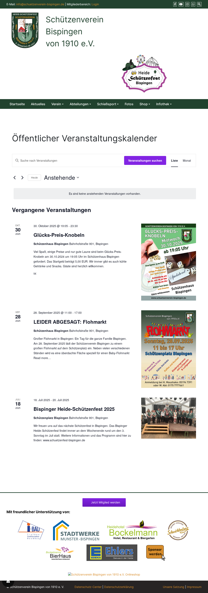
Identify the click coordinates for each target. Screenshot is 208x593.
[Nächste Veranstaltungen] (22, 177)
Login (95, 4)
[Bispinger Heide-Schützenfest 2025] (168, 418)
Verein (56, 104)
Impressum (194, 587)
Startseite (17, 104)
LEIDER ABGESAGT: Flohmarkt (70, 321)
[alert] (105, 193)
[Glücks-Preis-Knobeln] (168, 262)
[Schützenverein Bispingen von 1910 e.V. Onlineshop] (104, 574)
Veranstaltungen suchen (145, 160)
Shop (144, 104)
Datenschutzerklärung (119, 587)
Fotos (129, 104)
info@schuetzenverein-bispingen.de (40, 4)
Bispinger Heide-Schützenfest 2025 (74, 408)
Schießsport (106, 104)
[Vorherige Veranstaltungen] (14, 177)
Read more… (42, 358)
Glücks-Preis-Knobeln (59, 234)
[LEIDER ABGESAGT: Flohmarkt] (168, 349)
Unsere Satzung (173, 587)
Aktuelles (38, 104)
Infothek (162, 104)
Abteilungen (79, 104)
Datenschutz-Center (88, 587)
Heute (34, 177)
